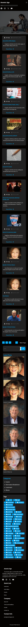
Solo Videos (6, 589)
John (18, 531)
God (9, 524)
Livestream (9, 487)
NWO (9, 543)
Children (10, 516)
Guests (8, 482)
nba (9, 540)
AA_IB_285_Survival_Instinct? (10, 135)
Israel (17, 528)
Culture (19, 519)
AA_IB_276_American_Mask (9, 232)
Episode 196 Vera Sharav (9, 265)
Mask (18, 536)
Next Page (23, 343)
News (17, 540)
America (21, 502)
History (18, 524)
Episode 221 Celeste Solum (8, 402)
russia (19, 547)
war (20, 557)
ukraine (10, 555)
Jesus (9, 531)
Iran (9, 528)
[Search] (23, 348)
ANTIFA (10, 512)
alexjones (10, 502)
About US (6, 601)
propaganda (19, 543)
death (9, 521)
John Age (21, 533)
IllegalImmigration (13, 526)
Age (18, 500)
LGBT (9, 536)
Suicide (10, 550)
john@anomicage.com (9, 617)
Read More (9, 49)
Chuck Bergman (6, 448)
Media (10, 538)
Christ (19, 516)
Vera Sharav (6, 296)
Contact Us (6, 610)
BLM (9, 514)
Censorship (19, 514)
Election (19, 521)
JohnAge (10, 533)
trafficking (20, 550)
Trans (9, 552)
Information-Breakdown (13, 484)
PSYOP (10, 547)
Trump (18, 552)
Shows (8, 490)
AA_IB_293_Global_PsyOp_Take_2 (11, 104)
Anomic (10, 505)
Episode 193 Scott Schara (9, 327)
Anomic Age (5, 2)
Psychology (11, 545)
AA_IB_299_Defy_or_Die (8, 72)
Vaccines (10, 557)
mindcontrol (20, 538)
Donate (5, 607)
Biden (19, 512)
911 (11, 500)
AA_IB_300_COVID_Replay (9, 41)
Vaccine (20, 555)
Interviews (6, 586)
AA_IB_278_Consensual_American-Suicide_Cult (11, 198)
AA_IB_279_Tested (7, 166)
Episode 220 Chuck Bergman (9, 425)
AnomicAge (11, 507)
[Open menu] (26, 2)
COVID (10, 519)
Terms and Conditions (9, 604)
